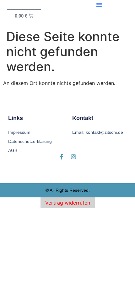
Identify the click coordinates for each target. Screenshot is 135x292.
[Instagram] (73, 156)
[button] (99, 4)
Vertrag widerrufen (67, 203)
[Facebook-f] (61, 156)
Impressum (19, 132)
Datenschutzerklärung (30, 141)
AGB (12, 150)
